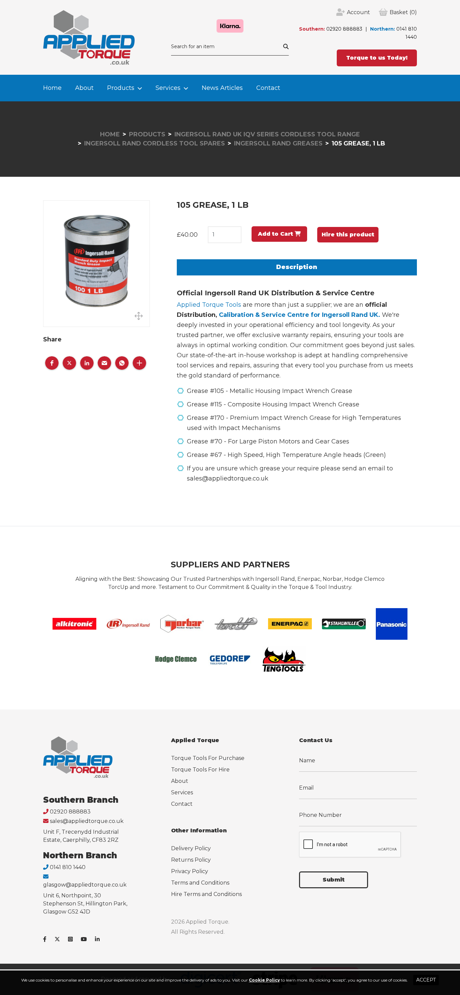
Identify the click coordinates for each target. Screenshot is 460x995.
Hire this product (348, 234)
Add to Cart (276, 234)
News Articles (222, 88)
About (84, 88)
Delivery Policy (191, 848)
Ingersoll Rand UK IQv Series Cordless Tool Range (267, 134)
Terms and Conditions (200, 883)
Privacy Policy (189, 871)
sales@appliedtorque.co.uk (87, 821)
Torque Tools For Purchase (207, 758)
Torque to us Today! (376, 58)
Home (52, 88)
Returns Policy (191, 860)
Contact (268, 88)
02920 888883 (344, 29)
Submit (333, 879)
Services (168, 88)
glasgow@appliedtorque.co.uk (85, 885)
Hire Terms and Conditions (206, 894)
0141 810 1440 (68, 867)
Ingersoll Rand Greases (278, 143)
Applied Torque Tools (209, 304)
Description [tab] (296, 267)
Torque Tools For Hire (200, 769)
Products (120, 88)
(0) (403, 12)
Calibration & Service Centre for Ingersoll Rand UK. (299, 315)
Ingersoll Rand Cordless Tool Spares (154, 143)
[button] (52, 363)
